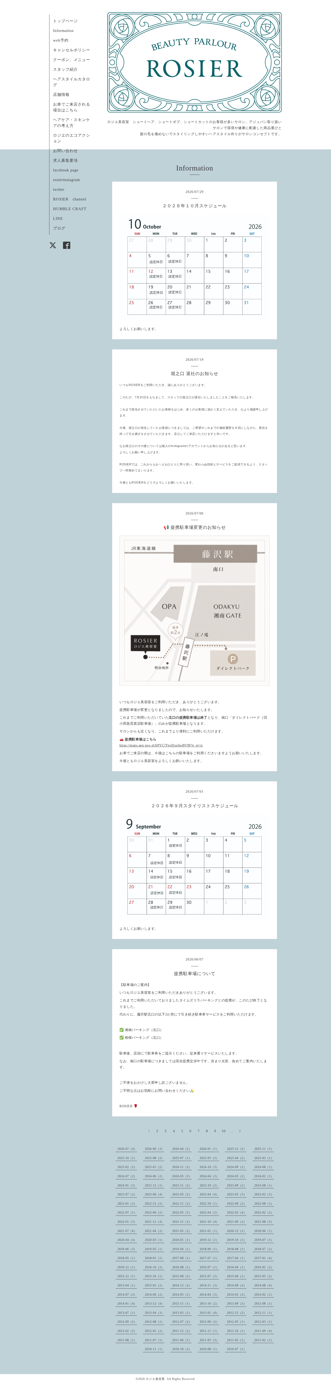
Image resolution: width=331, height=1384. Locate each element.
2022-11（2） (182, 1203)
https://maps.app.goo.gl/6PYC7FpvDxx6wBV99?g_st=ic (161, 745)
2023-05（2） (182, 1194)
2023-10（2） (209, 1185)
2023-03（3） (236, 1194)
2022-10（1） (209, 1203)
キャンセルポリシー (71, 50)
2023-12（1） (154, 1185)
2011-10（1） (236, 1331)
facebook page (66, 170)
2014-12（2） (182, 1285)
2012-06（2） (209, 1321)
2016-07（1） (209, 1267)
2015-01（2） (154, 1285)
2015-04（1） (127, 1285)
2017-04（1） (236, 1258)
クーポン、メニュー (71, 60)
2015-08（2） (182, 1276)
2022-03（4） (236, 1212)
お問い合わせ (65, 151)
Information (63, 31)
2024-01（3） (127, 1185)
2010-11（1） (154, 1349)
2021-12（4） (154, 1221)
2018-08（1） (236, 1249)
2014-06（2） (154, 1294)
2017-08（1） (182, 1258)
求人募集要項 (65, 160)
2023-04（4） (209, 1194)
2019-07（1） (264, 1240)
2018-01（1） (154, 1258)
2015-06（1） (236, 1276)
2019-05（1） (154, 1249)
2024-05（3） (182, 1176)
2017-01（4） (264, 1258)
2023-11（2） (182, 1185)
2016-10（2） (154, 1267)
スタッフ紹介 (65, 69)
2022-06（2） (154, 1212)
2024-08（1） (264, 1167)
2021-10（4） (209, 1221)
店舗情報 (61, 94)
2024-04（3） (209, 1176)
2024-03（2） (236, 1176)
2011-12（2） (182, 1331)
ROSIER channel (69, 199)
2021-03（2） (182, 1231)
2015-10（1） (154, 1276)
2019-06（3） (127, 1249)
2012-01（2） (154, 1331)
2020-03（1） (154, 1240)
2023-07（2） (127, 1194)
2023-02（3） (264, 1194)
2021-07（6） (127, 1231)
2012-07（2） (182, 1321)
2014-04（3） (209, 1294)
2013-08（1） (264, 1303)
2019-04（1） (182, 1249)
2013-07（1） (127, 1313)
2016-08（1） (182, 1267)
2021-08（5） (264, 1221)
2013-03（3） (182, 1313)
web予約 (61, 40)
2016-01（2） (264, 1267)
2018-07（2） (264, 1249)
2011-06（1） (182, 1340)
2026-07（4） (127, 1149)
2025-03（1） (264, 1158)
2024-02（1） (264, 1176)
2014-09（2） (236, 1285)
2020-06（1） (264, 1231)
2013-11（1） (182, 1303)
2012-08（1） (154, 1321)
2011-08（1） (127, 1340)
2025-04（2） (236, 1158)
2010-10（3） (182, 1349)
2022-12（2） (154, 1203)
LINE (58, 218)
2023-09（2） (236, 1185)
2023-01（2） (127, 1203)
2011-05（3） (209, 1340)
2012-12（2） (236, 1313)
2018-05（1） (127, 1258)
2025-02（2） (127, 1167)
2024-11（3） (182, 1167)
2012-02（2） (127, 1331)
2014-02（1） (264, 1294)
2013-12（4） (154, 1303)
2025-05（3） (209, 1158)
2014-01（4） (127, 1303)
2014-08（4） (264, 1285)
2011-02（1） (264, 1340)
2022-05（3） (182, 1212)
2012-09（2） (127, 1321)
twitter (58, 189)
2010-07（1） (236, 1349)
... (232, 1131)
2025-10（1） (127, 1158)
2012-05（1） (236, 1321)
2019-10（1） (236, 1240)
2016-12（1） (127, 1267)
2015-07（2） (209, 1276)
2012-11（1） (264, 1313)
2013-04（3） (154, 1313)
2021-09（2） (236, 1221)
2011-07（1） (154, 1340)
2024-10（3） (209, 1167)
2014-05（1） (182, 1294)
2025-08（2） (154, 1158)
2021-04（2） (154, 1231)
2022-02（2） (264, 1212)
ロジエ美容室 (155, 1379)
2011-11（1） (209, 1331)
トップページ (65, 21)
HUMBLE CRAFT (70, 209)
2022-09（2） (236, 1203)
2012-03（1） (264, 1321)
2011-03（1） (236, 1340)
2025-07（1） (182, 1158)
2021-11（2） (182, 1221)
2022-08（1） (264, 1203)
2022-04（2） (209, 1212)
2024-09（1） (236, 1167)
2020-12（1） (236, 1231)
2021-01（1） (209, 1231)
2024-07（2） (127, 1176)
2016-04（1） (236, 1267)
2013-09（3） (236, 1303)
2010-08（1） (209, 1349)
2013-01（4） (209, 1313)
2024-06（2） (154, 1176)
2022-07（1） (127, 1212)
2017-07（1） (209, 1258)
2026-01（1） (209, 1149)
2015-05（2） (264, 1276)
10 (224, 1131)
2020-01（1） (182, 1240)
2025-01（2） (154, 1167)
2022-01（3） (127, 1221)
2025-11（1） (264, 1149)
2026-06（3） (154, 1149)
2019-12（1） (209, 1240)
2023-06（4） (154, 1194)
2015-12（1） (127, 1276)
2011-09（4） (264, 1331)
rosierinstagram (66, 180)
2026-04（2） (182, 1149)
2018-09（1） (209, 1249)
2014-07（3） (127, 1294)
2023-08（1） (264, 1185)
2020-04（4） (127, 1240)
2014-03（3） (236, 1294)
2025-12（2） (236, 1149)
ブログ (59, 228)
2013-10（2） (209, 1303)
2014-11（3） (209, 1285)
